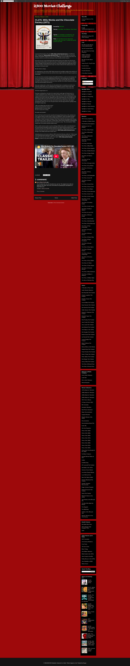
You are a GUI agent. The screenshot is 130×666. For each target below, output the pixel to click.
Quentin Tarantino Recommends (86, 484)
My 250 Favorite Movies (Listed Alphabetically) (87, 45)
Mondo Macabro (86, 382)
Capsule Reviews (86, 414)
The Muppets (85, 507)
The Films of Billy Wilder (87, 145)
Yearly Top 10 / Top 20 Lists (88, 63)
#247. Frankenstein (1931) (91, 620)
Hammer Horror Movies (87, 470)
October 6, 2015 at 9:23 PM (43, 188)
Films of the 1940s (86, 430)
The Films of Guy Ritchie (87, 165)
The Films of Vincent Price (88, 366)
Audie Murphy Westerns (87, 290)
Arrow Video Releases (87, 375)
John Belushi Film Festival (88, 327)
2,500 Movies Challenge (53, 6)
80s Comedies (85, 404)
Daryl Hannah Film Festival (88, 305)
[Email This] (43, 175)
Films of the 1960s (86, 435)
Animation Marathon (86, 407)
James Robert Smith (41, 182)
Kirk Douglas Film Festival (88, 332)
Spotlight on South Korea (88, 108)
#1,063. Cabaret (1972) (90, 581)
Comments (86, 83)
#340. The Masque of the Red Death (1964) (91, 635)
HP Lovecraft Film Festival (88, 465)
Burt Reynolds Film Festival (88, 292)
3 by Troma (84, 544)
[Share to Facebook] (48, 175)
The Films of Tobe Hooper (88, 265)
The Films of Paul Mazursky (88, 223)
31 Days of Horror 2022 (87, 402)
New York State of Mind (87, 477)
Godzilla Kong (85, 462)
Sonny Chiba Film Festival (88, 361)
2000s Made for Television (88, 397)
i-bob (76, 663)
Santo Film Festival (86, 493)
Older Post (74, 198)
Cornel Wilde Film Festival (88, 302)
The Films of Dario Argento (88, 148)
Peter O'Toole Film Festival (88, 354)
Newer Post (38, 198)
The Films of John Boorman (88, 191)
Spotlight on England (87, 94)
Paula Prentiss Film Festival (88, 351)
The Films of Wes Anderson (88, 271)
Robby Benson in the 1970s (88, 558)
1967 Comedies (85, 539)
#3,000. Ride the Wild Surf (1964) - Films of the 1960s (91, 643)
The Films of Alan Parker (87, 129)
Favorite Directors (86, 70)
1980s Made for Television (88, 392)
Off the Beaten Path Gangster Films (86, 527)
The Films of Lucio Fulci (87, 212)
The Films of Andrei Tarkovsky (86, 140)
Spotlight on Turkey (86, 111)
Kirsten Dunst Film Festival (88, 334)
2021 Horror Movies (86, 399)
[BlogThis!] (45, 175)
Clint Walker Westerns (87, 551)
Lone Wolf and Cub (86, 474)
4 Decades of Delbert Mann (88, 121)
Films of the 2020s (86, 447)
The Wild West (85, 509)
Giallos (83, 460)
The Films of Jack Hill (87, 177)
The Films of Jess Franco (88, 186)
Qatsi (83, 530)
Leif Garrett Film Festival (87, 337)
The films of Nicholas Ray (88, 280)
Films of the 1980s (86, 440)
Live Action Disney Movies (88, 472)
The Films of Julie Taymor (88, 206)
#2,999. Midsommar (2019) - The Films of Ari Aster (91, 606)
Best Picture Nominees (87, 409)
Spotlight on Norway (86, 101)
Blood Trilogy (85, 549)
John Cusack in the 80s (87, 556)
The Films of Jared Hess (87, 184)
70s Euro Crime (85, 546)
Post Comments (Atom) (59, 202)
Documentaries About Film (88, 423)
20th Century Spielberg (87, 118)
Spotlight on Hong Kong (87, 96)
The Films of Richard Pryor (88, 364)
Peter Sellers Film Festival (88, 356)
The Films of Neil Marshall (88, 221)
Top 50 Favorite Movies (87, 48)
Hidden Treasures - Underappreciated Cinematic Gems (86, 56)
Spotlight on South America (88, 106)
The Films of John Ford (87, 193)
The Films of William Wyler (88, 277)
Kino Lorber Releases (87, 380)
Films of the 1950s (86, 433)
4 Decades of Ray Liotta (87, 287)
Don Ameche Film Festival (88, 307)
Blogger (84, 663)
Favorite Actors (85, 65)
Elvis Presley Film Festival (88, 319)
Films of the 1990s (86, 443)
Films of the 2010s (86, 445)
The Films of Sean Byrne (88, 247)
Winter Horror (85, 563)
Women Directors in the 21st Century (87, 516)
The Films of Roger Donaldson (86, 240)
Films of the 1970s (86, 438)
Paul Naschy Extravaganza (88, 123)
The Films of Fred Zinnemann (86, 160)
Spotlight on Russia (86, 103)
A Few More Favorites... (87, 73)
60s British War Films (87, 524)
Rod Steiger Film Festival (88, 359)
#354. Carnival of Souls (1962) (91, 650)
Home (56, 198)
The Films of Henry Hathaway (86, 172)
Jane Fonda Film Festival (88, 322)
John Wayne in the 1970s (88, 329)
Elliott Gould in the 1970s (88, 554)
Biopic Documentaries (87, 412)
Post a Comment (40, 191)
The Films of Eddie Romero (88, 150)
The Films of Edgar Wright (88, 153)
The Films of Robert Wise (88, 237)
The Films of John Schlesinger (86, 199)
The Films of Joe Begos (87, 189)
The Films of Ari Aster (87, 143)
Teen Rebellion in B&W (87, 561)
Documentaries (85, 420)
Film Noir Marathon (86, 428)
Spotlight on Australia (87, 91)
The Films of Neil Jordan (87, 218)
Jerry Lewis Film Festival (87, 324)
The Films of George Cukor (88, 163)
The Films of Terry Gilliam (88, 260)
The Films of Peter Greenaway (86, 226)
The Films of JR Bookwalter (88, 175)
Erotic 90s (84, 425)
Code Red (84, 377)
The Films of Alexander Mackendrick (87, 136)
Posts (85, 81)
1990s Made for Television (88, 395)
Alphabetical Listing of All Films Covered (87, 36)
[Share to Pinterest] (49, 175)
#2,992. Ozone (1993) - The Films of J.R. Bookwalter (91, 629)
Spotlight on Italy (86, 99)
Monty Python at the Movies (88, 346)
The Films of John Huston (88, 196)
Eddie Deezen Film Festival (88, 310)
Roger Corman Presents (87, 487)
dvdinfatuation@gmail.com (88, 29)
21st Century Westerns (87, 541)
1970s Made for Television (88, 390)
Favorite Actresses (86, 68)
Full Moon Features (86, 454)
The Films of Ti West (86, 263)
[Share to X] (46, 175)
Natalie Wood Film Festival (88, 349)
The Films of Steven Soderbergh (86, 254)
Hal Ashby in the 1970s (87, 467)
